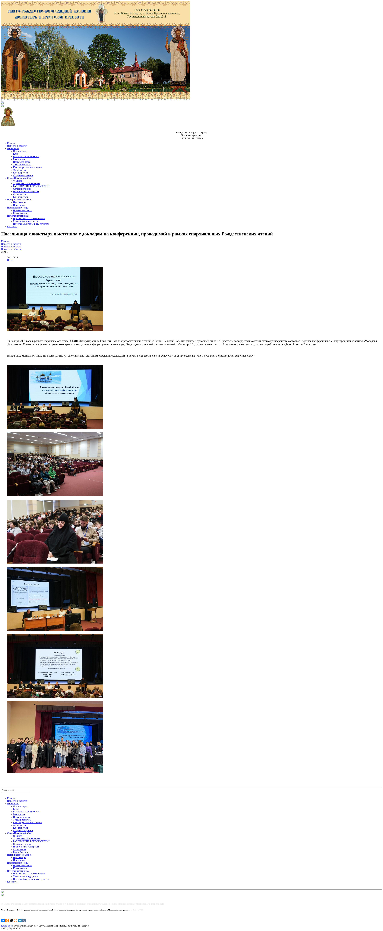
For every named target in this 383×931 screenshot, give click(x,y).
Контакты (12, 226)
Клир (16, 154)
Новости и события (17, 145)
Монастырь (13, 148)
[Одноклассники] (7, 920)
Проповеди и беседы (17, 207)
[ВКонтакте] (3, 920)
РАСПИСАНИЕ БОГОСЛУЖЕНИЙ (31, 186)
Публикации (19, 202)
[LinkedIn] (20, 920)
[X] (11, 920)
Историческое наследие (19, 199)
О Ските (17, 180)
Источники (19, 205)
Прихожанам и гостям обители (29, 218)
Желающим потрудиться (25, 221)
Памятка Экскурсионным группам (31, 224)
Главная (11, 143)
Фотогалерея (19, 170)
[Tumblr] (24, 920)
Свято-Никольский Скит (19, 178)
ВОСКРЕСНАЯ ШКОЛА (26, 156)
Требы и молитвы (22, 164)
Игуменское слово (22, 210)
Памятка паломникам (18, 215)
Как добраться (20, 172)
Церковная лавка (21, 162)
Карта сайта (7, 925)
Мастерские (19, 159)
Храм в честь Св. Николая (26, 183)
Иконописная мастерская (26, 191)
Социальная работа (23, 175)
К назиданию (20, 213)
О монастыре (20, 151)
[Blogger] (15, 920)
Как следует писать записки (27, 167)
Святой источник (22, 189)
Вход (3, 898)
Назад (10, 260)
